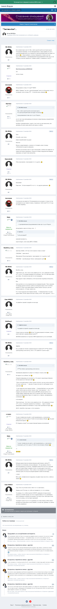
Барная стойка (49, 541)
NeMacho (43, 541)
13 (9, 334)
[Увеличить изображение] (20, 55)
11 (9, 59)
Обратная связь (37, 605)
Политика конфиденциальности (23, 605)
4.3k (9, 232)
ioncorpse (8, 85)
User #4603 (9, 299)
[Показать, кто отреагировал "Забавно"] (8, 576)
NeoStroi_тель (8, 248)
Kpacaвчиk (8, 159)
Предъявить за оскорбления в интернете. (21, 533)
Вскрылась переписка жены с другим (20, 545)
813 (9, 97)
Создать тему (50, 40)
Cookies (45, 605)
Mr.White (13, 33)
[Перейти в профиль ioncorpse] (8, 90)
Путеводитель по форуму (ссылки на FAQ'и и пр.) (27, 2)
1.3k (9, 427)
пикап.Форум (7, 6)
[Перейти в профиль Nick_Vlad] (4, 585)
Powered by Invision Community (28, 606)
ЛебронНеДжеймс (21, 541)
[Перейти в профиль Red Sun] (8, 109)
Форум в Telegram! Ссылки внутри (28, 24)
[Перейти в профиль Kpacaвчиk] (8, 164)
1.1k (9, 116)
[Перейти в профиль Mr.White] (4, 34)
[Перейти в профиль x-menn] (8, 419)
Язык (11, 605)
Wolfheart (8, 321)
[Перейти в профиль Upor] (8, 71)
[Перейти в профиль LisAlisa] (4, 546)
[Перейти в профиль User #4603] (8, 304)
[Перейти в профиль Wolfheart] (8, 326)
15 (9, 172)
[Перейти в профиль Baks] (8, 222)
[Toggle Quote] (18, 107)
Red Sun (8, 103)
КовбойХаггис (39, 554)
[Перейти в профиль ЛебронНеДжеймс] (4, 534)
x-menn (8, 414)
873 (9, 78)
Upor (8, 66)
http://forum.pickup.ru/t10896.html (24, 69)
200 (9, 260)
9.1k (9, 312)
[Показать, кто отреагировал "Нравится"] (8, 552)
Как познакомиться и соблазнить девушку (27, 35)
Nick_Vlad (17, 591)
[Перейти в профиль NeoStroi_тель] (8, 253)
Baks (8, 217)
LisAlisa (19, 554)
